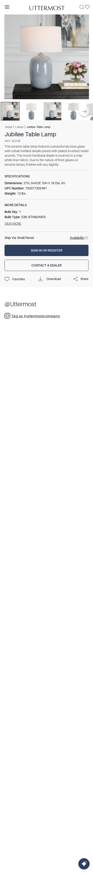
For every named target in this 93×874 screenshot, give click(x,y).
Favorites (18, 279)
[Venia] (46, 7)
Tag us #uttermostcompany (35, 316)
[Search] (81, 7)
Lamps (19, 127)
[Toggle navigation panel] (7, 7)
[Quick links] (84, 863)
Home (8, 127)
